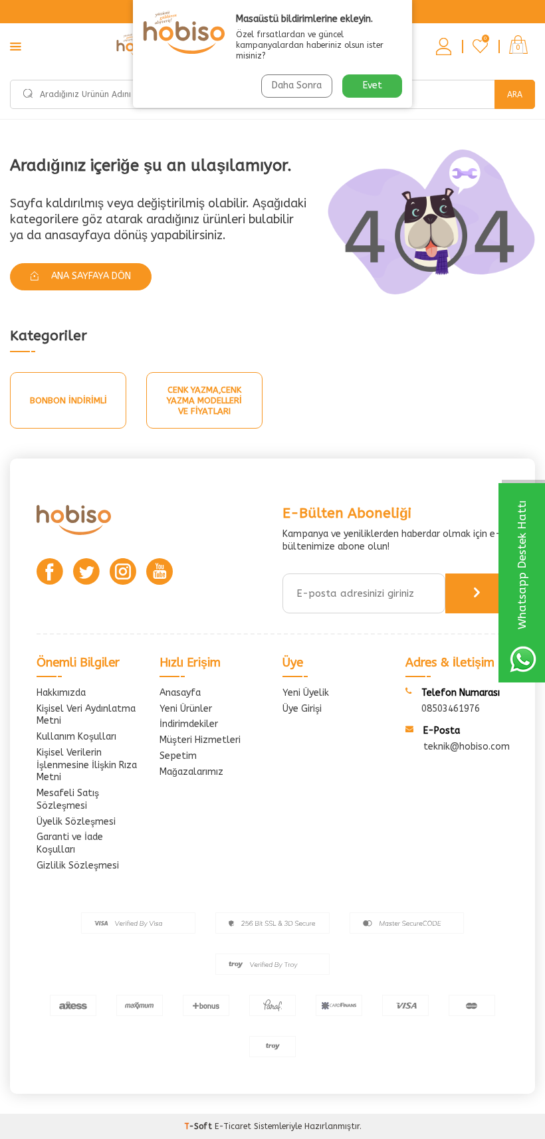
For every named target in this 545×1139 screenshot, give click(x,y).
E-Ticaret (233, 1126)
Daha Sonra (297, 85)
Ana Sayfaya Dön (90, 276)
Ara (514, 94)
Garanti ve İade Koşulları (70, 843)
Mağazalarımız (191, 771)
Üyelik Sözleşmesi (76, 821)
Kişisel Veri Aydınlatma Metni (86, 715)
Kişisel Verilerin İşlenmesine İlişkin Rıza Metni (87, 765)
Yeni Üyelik (305, 692)
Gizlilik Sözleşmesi (78, 865)
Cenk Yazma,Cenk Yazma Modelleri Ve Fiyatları (204, 400)
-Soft (199, 1126)
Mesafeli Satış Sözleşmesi (68, 799)
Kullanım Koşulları (76, 736)
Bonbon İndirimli (68, 400)
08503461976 (450, 708)
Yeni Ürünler (186, 708)
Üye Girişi (302, 708)
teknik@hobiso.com (466, 746)
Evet (372, 85)
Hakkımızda (61, 692)
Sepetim (178, 756)
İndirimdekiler (189, 724)
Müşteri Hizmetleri (200, 740)
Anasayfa (180, 692)
